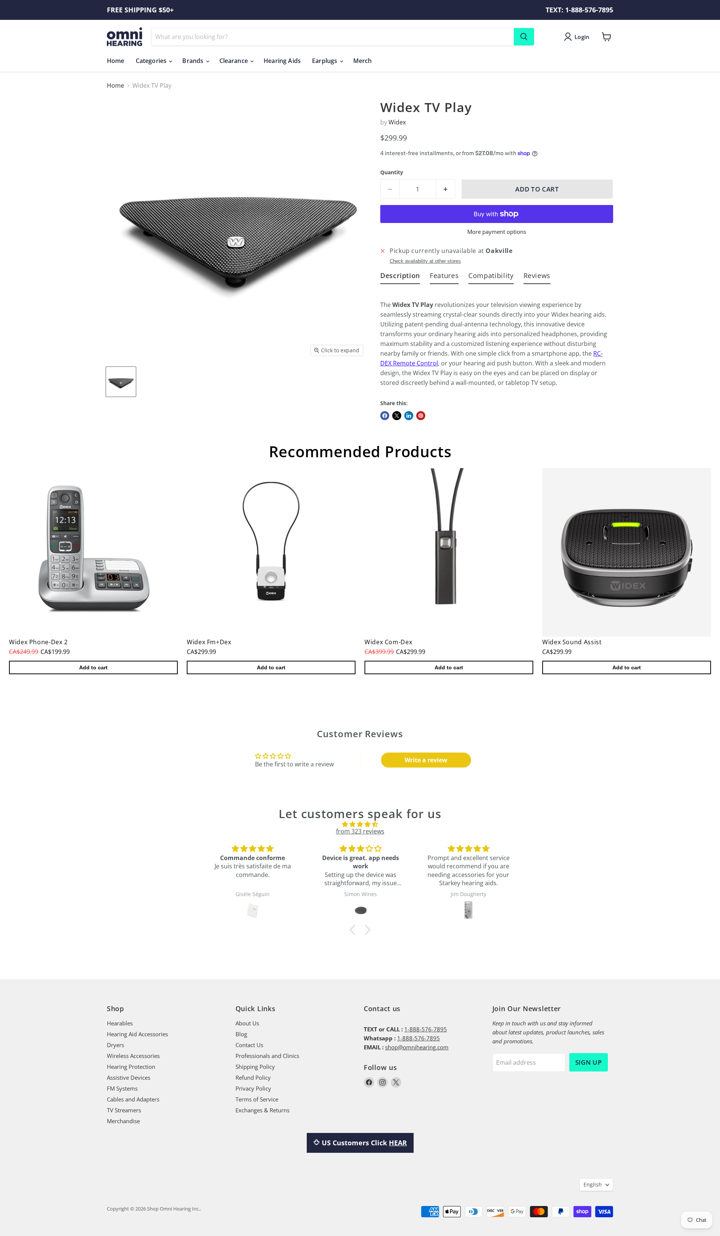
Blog (241, 1034)
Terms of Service (257, 1099)
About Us (247, 1023)
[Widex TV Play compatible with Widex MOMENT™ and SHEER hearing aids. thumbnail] (121, 382)
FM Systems (122, 1088)
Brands (193, 61)
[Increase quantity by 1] (445, 189)
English (593, 1184)
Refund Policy (253, 1077)
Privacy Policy (253, 1088)
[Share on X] (396, 415)
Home (115, 61)
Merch (362, 61)
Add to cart (93, 667)
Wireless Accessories (133, 1055)
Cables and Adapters (133, 1099)
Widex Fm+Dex (209, 642)
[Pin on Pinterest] (420, 415)
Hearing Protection (131, 1066)
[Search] (524, 36)
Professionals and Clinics (267, 1055)
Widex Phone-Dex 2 (38, 642)
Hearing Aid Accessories (137, 1034)
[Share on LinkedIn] (408, 415)
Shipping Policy (255, 1066)
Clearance (234, 61)
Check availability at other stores (425, 261)
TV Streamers (124, 1110)
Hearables (120, 1023)
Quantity (391, 172)
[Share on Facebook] (384, 415)
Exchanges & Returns (263, 1110)
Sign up (588, 1062)
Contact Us (249, 1045)
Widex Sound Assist (572, 642)
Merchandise (123, 1121)
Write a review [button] (426, 760)
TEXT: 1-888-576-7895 (579, 10)
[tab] (400, 277)
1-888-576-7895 (425, 1029)
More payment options (496, 232)
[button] (354, 930)
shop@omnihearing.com (416, 1047)
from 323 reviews (360, 831)
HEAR (398, 1142)
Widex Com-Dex (388, 642)
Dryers (115, 1045)
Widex (397, 122)
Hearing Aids (282, 61)
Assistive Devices (128, 1077)
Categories (152, 61)
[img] (360, 824)
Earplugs (325, 61)
